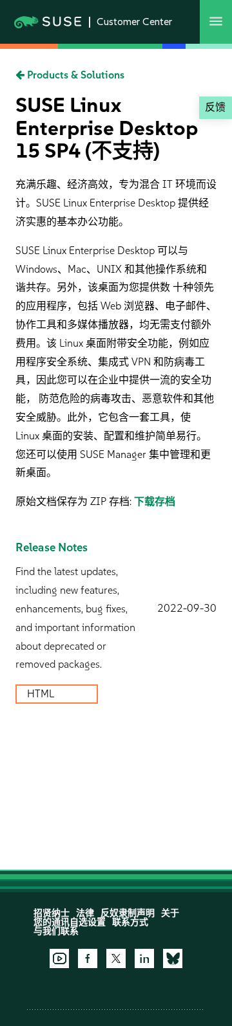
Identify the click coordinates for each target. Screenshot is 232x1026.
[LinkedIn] (144, 958)
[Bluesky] (172, 958)
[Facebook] (87, 958)
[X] (116, 958)
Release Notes (51, 547)
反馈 (215, 107)
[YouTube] (59, 958)
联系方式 (130, 922)
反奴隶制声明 (128, 913)
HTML (42, 694)
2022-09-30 (187, 608)
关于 (170, 913)
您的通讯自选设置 (70, 922)
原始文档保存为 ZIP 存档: (74, 501)
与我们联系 (56, 931)
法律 (85, 913)
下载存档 (154, 501)
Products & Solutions (74, 75)
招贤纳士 (52, 913)
